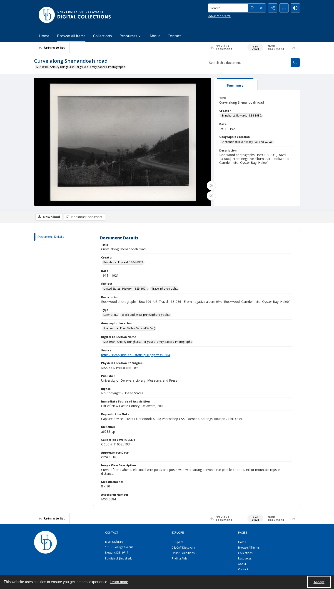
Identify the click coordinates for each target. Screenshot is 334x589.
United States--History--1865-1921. (125, 289)
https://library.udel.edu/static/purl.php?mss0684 (135, 355)
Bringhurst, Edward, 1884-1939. (242, 115)
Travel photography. (165, 289)
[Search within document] (295, 62)
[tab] (235, 84)
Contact (174, 35)
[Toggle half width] (211, 195)
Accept (319, 582)
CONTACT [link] (111, 532)
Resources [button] (128, 35)
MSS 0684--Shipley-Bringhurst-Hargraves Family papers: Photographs (80, 67)
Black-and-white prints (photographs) (146, 315)
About (155, 35)
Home (44, 35)
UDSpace (177, 542)
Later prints (110, 315)
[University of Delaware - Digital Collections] (75, 15)
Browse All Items (71, 35)
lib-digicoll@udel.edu (118, 558)
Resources (245, 558)
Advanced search (219, 16)
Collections (102, 35)
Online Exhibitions (183, 553)
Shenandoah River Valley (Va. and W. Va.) (247, 142)
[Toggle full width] (211, 185)
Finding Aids (179, 558)
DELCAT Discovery (183, 547)
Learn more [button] (119, 582)
